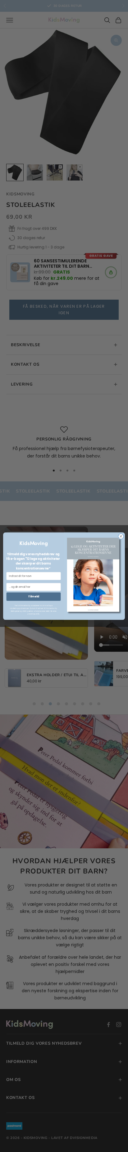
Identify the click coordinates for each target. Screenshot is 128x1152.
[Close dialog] (121, 536)
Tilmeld (33, 596)
